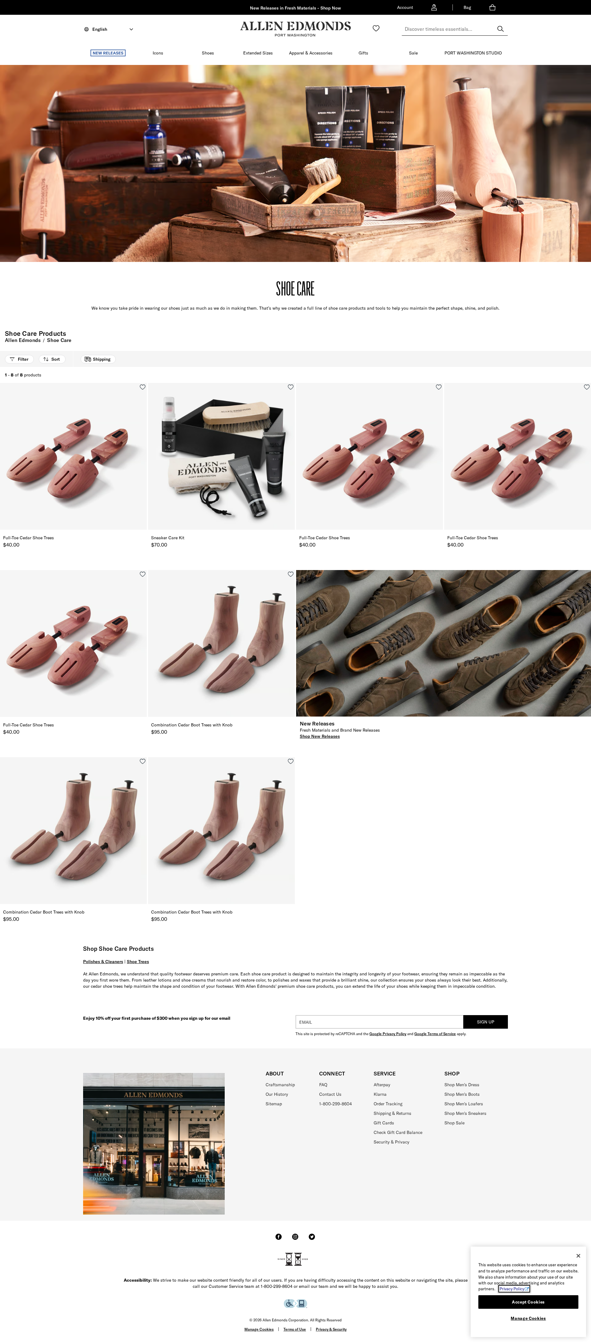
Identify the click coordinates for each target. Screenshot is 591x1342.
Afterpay (382, 1084)
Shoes (208, 53)
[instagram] (295, 1239)
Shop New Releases (320, 736)
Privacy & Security (331, 1329)
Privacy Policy (512, 1288)
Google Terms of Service (435, 1033)
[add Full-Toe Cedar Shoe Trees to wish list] (143, 387)
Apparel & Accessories (310, 53)
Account (405, 7)
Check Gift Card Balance (398, 1132)
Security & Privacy (391, 1142)
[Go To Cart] (494, 7)
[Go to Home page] (295, 29)
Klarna (380, 1094)
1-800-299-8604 (335, 1104)
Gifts (363, 53)
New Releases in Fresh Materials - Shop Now (295, 8)
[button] (129, 53)
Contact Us (330, 1094)
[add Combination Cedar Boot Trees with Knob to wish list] (291, 574)
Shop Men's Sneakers (465, 1113)
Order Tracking (388, 1104)
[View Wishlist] (376, 28)
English (99, 29)
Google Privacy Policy (387, 1033)
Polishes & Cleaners (103, 961)
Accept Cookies (528, 1302)
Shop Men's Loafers (463, 1104)
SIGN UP (485, 1022)
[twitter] (312, 1239)
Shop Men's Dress (461, 1084)
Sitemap (274, 1104)
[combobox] (455, 29)
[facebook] (278, 1239)
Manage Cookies (259, 1329)
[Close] (578, 1256)
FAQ (323, 1084)
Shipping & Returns (392, 1113)
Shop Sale (454, 1123)
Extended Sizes (258, 53)
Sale (413, 53)
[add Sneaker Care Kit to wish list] (291, 387)
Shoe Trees (138, 961)
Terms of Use (294, 1329)
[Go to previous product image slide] (4, 462)
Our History (277, 1094)
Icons (158, 53)
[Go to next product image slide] (143, 462)
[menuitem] (108, 54)
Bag (467, 7)
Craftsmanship (280, 1084)
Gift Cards (384, 1123)
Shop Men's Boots (462, 1094)
